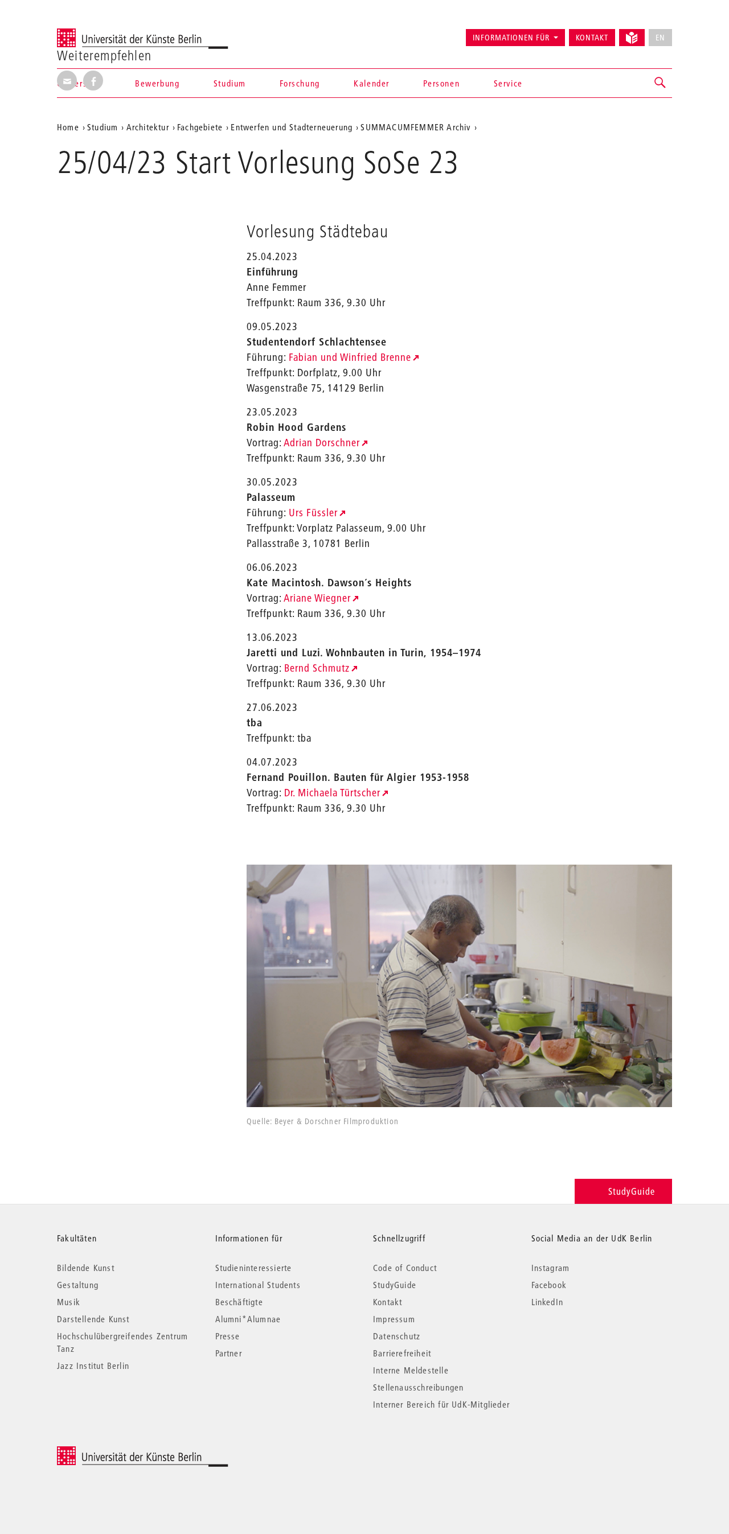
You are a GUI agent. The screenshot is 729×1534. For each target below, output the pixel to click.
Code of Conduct (405, 1267)
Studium (230, 83)
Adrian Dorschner (322, 442)
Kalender (372, 83)
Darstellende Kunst (93, 1319)
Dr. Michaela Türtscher (332, 792)
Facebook (549, 1284)
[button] (660, 83)
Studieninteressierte (253, 1267)
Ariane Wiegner (317, 597)
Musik (68, 1301)
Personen (441, 83)
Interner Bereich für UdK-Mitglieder (441, 1404)
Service (508, 83)
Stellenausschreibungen (418, 1387)
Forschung (300, 83)
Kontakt (592, 37)
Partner (228, 1353)
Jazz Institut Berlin (93, 1365)
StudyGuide (631, 1191)
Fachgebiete (200, 127)
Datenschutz (396, 1336)
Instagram (550, 1267)
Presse (227, 1336)
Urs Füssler (313, 512)
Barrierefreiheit (402, 1353)
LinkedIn (547, 1301)
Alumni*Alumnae (248, 1319)
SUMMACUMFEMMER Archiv (415, 127)
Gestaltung (78, 1284)
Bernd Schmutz (317, 668)
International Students (258, 1284)
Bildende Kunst (85, 1267)
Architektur (147, 127)
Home (68, 127)
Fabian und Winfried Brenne (350, 357)
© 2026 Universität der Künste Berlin (116, 1452)
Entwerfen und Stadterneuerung (292, 127)
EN (660, 37)
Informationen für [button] (511, 37)
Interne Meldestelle (411, 1370)
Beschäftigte (239, 1301)
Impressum (394, 1319)
